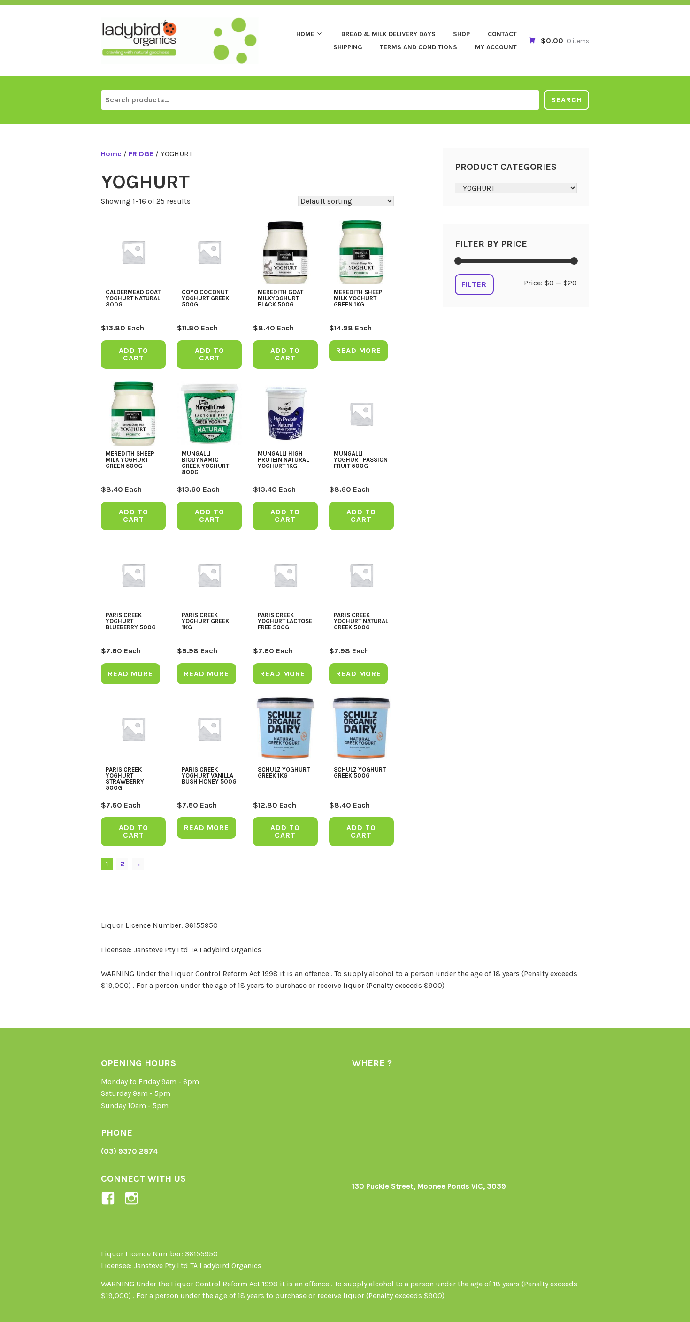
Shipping (347, 47)
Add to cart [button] (133, 354)
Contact (502, 34)
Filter (474, 284)
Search (566, 99)
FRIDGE (141, 153)
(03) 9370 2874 (129, 1150)
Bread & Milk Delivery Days (388, 34)
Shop (461, 34)
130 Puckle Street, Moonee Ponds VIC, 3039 (429, 1186)
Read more (358, 350)
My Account (496, 47)
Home (305, 34)
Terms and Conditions (418, 47)
